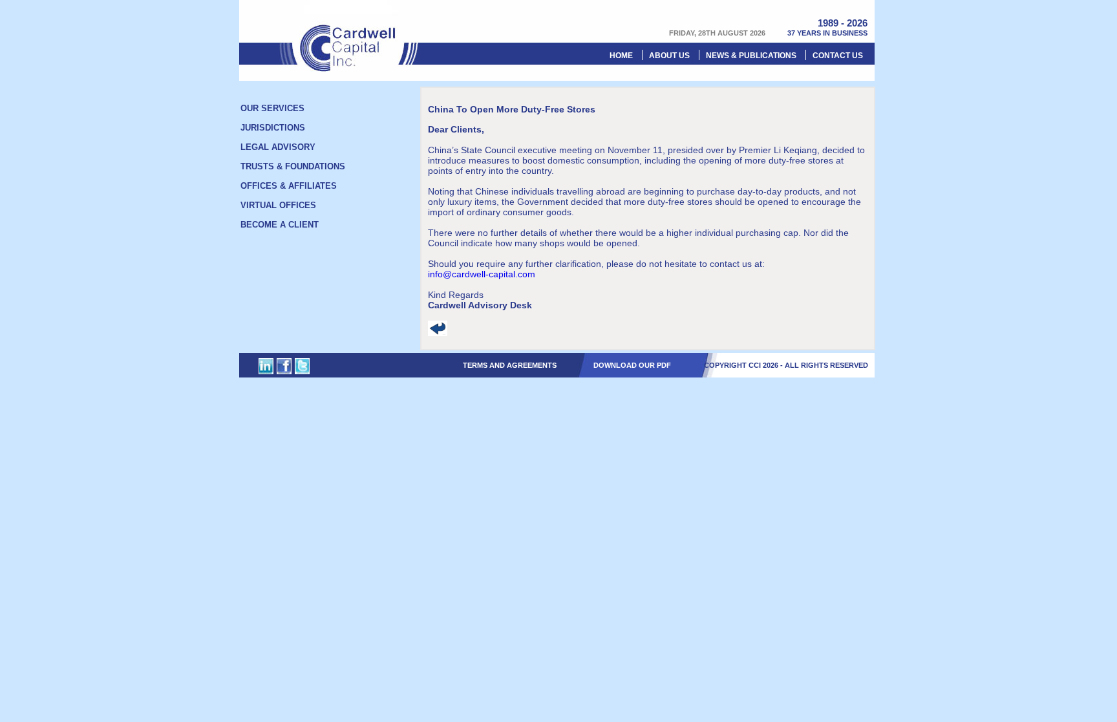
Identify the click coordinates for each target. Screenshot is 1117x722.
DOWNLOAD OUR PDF (632, 365)
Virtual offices (278, 205)
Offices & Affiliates (288, 186)
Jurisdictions (272, 128)
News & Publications (751, 55)
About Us (669, 55)
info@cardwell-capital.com (481, 274)
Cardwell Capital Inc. (349, 36)
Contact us (838, 55)
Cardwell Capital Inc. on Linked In (266, 366)
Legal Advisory (277, 147)
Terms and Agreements (510, 365)
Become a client (279, 224)
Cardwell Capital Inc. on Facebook (284, 366)
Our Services (272, 108)
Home (621, 55)
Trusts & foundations (292, 166)
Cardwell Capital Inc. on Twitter (302, 366)
